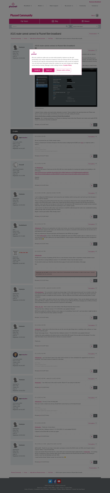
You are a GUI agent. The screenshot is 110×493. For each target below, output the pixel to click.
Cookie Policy (67, 65)
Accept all (37, 70)
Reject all (49, 70)
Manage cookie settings (63, 70)
